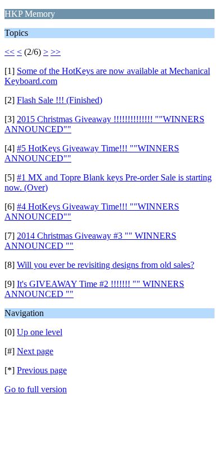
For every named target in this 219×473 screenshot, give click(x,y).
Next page (35, 351)
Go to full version (35, 389)
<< (9, 52)
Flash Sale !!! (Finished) (59, 100)
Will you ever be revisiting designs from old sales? (105, 265)
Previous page (42, 370)
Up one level (39, 332)
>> (56, 52)
